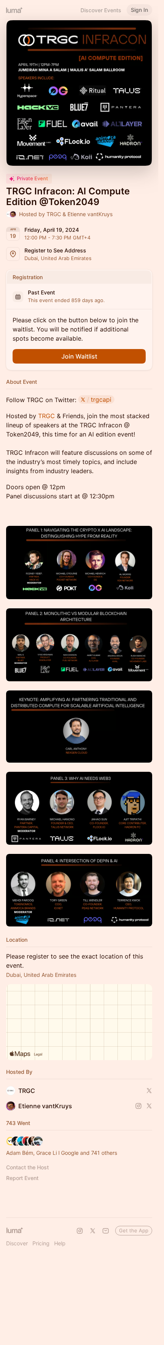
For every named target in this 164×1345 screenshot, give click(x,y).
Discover (17, 1243)
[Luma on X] (92, 1230)
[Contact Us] (105, 1230)
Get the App (133, 1230)
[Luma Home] (14, 10)
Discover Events (100, 10)
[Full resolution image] (79, 562)
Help (60, 1243)
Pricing (41, 1243)
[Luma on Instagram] (79, 1230)
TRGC (46, 416)
